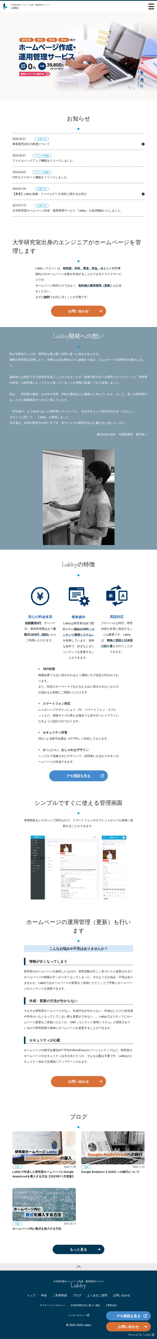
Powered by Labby (140, 1334)
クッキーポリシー (77, 1315)
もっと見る (78, 1249)
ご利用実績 (60, 1295)
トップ (31, 1295)
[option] (78, 56)
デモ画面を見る (78, 776)
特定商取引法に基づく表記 (86, 1305)
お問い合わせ (78, 311)
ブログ (77, 1295)
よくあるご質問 (97, 1295)
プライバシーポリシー (53, 1305)
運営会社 (112, 1305)
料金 (44, 1295)
